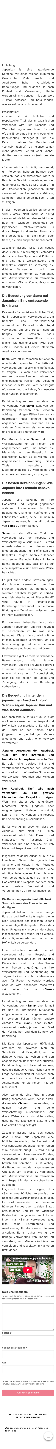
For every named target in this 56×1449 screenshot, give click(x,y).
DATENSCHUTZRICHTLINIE (33, 1414)
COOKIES (13, 1414)
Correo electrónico (14, 1348)
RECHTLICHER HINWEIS (28, 1417)
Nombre (7, 1333)
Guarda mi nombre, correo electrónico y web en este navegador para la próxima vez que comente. (28, 1383)
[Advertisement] (28, 31)
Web (4, 1363)
